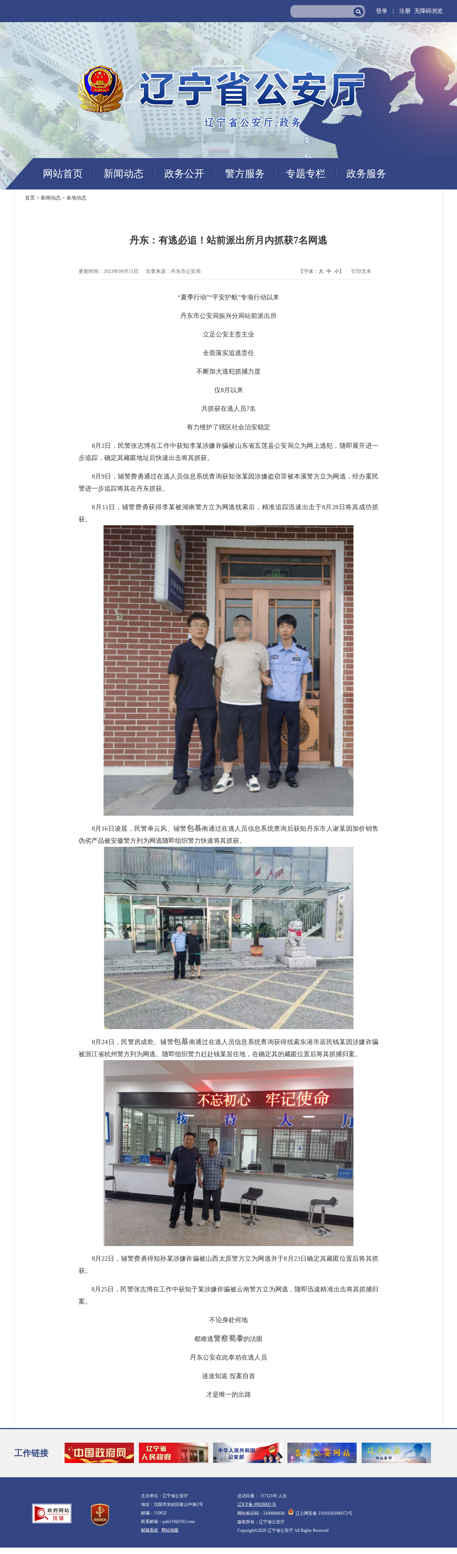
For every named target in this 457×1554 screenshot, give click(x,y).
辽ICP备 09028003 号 (256, 1504)
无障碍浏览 (428, 11)
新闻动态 (124, 173)
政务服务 (366, 173)
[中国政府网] (99, 1453)
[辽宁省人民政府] (173, 1453)
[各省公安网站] (322, 1453)
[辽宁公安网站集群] (396, 1453)
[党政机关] (100, 1515)
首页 (30, 198)
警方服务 (245, 173)
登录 (385, 11)
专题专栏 (306, 173)
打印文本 (361, 271)
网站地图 (170, 1530)
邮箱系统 (149, 1530)
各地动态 (76, 198)
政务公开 (184, 173)
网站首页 (63, 173)
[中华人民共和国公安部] (247, 1453)
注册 (405, 11)
